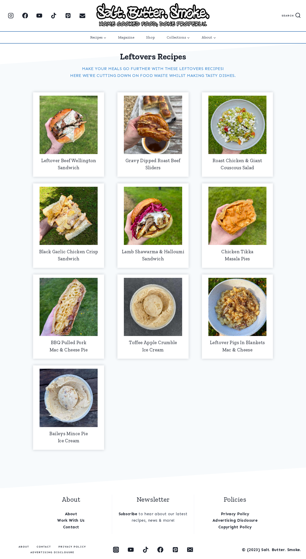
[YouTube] (39, 15)
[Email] (82, 15)
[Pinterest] (68, 15)
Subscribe (128, 513)
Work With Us (71, 520)
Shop (150, 37)
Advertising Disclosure (235, 520)
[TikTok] (54, 15)
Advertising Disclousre (52, 552)
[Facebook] (25, 15)
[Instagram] (10, 15)
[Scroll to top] (9, 540)
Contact (71, 527)
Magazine (126, 37)
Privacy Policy (235, 513)
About (71, 513)
